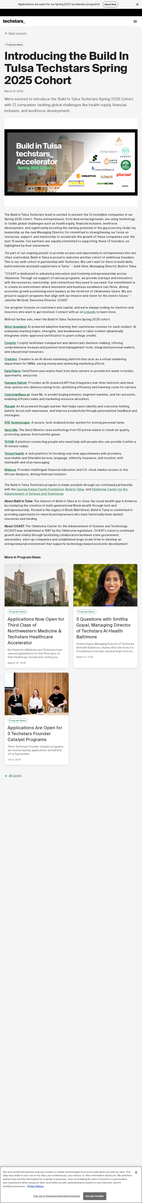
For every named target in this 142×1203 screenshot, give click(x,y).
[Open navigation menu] (135, 21)
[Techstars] (14, 21)
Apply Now (110, 4)
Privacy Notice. (35, 1186)
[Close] (136, 1172)
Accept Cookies (95, 1196)
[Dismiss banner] (137, 4)
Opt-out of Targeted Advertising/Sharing (56, 1196)
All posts (15, 776)
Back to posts (17, 33)
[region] (71, 1185)
